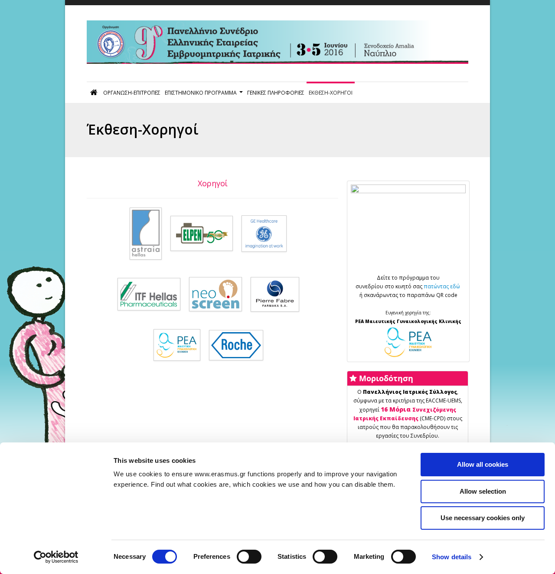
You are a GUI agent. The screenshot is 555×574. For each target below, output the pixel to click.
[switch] (249, 557)
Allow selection (483, 491)
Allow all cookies (482, 464)
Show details (451, 557)
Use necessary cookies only (483, 517)
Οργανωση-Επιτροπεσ (131, 92)
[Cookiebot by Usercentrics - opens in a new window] (56, 557)
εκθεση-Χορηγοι (331, 92)
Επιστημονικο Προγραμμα (201, 92)
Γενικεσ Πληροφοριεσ (275, 92)
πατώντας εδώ (442, 286)
